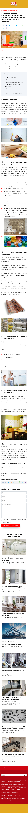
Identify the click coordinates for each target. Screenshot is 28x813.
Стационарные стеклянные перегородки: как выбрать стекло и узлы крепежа (13, 558)
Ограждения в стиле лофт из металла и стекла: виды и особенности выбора (11, 699)
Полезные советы (8, 44)
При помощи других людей (14, 93)
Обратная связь (8, 768)
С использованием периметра (15, 79)
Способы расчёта (11, 77)
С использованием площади (14, 82)
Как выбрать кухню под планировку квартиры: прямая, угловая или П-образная (13, 756)
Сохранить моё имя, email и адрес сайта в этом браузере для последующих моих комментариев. (14, 521)
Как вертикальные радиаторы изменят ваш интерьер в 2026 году (13, 587)
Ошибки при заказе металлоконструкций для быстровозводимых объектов (11, 642)
